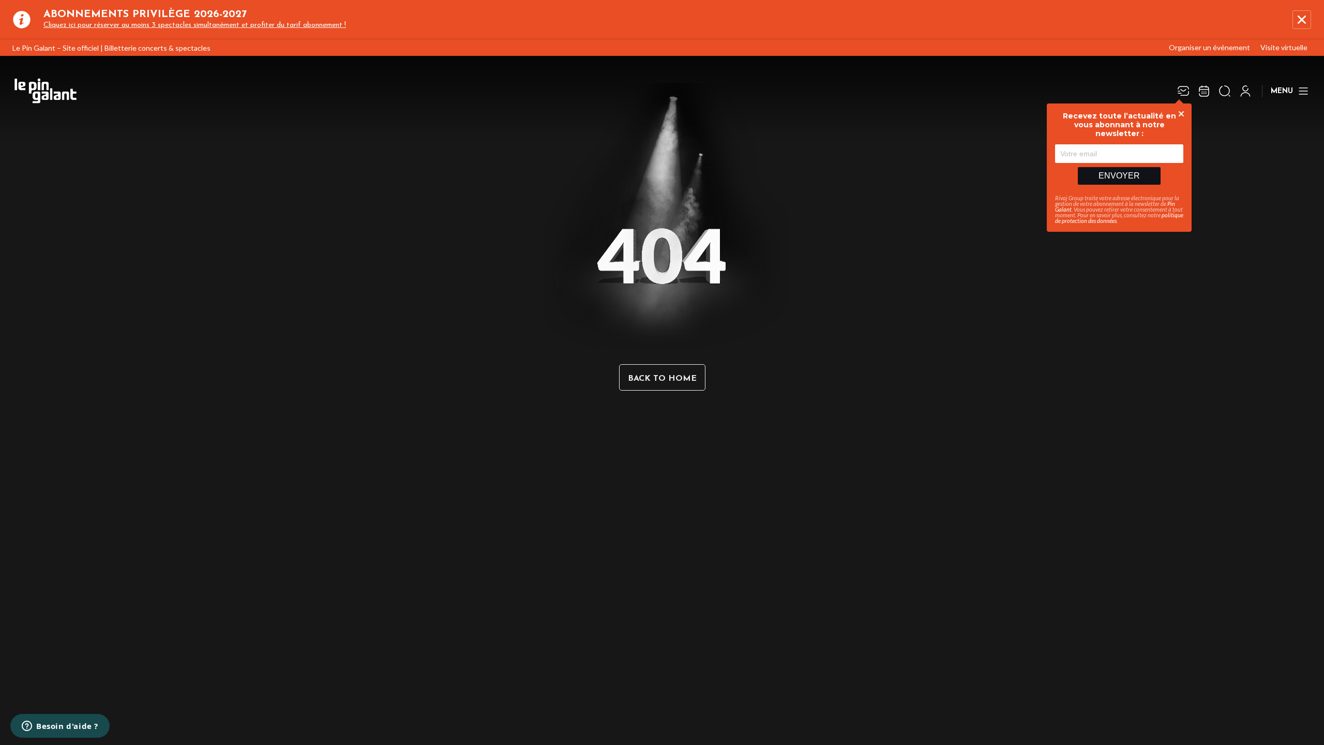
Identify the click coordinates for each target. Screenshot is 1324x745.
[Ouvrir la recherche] (1224, 91)
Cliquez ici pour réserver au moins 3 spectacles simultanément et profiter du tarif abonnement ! (194, 25)
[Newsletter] (1183, 91)
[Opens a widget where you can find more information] (60, 727)
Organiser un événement (1209, 47)
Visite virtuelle (1283, 47)
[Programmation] (1204, 91)
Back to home (662, 379)
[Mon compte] (1245, 91)
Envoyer (1119, 175)
